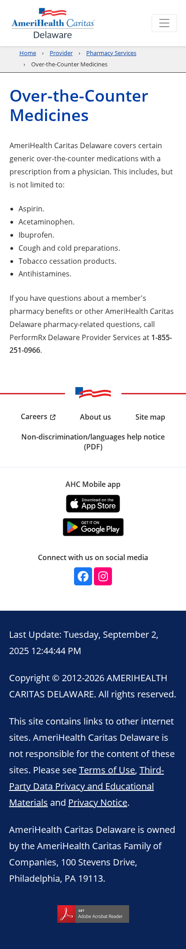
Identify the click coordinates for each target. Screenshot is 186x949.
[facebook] (83, 576)
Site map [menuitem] (150, 417)
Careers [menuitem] (34, 416)
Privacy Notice (97, 802)
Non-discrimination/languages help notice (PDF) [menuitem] (93, 442)
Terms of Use (107, 770)
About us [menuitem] (95, 417)
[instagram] (103, 576)
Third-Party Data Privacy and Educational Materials (86, 786)
